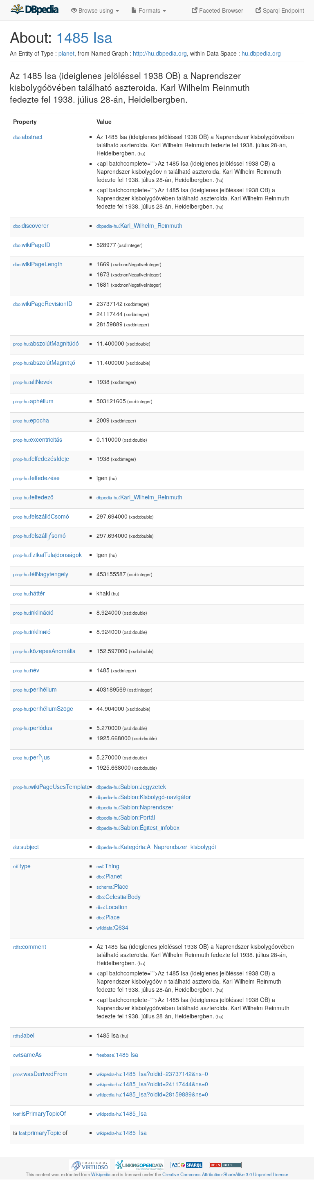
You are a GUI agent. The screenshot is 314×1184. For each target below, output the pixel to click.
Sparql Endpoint (282, 10)
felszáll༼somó (39, 535)
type (22, 866)
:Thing (107, 866)
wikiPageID (31, 244)
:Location (112, 907)
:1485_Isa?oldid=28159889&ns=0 (152, 1094)
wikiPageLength (38, 264)
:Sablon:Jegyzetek (131, 786)
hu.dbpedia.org (261, 53)
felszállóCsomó (41, 516)
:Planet (109, 876)
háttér (29, 593)
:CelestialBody (118, 896)
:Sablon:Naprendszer (134, 807)
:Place (112, 886)
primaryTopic (40, 1132)
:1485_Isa (121, 1113)
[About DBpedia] (34, 10)
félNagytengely (40, 574)
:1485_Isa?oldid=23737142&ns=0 (152, 1073)
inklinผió (32, 631)
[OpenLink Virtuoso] (89, 1164)
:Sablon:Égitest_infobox (137, 827)
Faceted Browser (220, 10)
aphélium (33, 401)
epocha (31, 420)
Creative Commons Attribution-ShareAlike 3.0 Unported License (225, 1174)
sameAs (27, 1054)
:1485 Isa (117, 1054)
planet (66, 53)
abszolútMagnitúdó (46, 343)
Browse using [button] (96, 10)
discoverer (31, 225)
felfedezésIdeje (41, 458)
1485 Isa (84, 36)
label (23, 1035)
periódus (32, 727)
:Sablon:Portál (125, 817)
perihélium (35, 689)
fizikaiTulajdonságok (47, 554)
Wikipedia (100, 1174)
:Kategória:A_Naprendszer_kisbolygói (156, 847)
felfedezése (36, 478)
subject (26, 847)
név (26, 670)
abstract (28, 137)
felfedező (33, 497)
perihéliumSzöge (43, 708)
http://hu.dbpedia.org (160, 53)
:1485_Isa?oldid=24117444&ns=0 (152, 1084)
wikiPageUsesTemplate (51, 786)
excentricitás (37, 439)
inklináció (33, 612)
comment (29, 946)
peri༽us (31, 757)
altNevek (32, 381)
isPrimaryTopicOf (39, 1113)
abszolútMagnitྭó (44, 362)
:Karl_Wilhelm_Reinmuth (139, 225)
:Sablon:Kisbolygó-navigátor (143, 797)
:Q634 (112, 927)
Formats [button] (149, 10)
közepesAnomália (44, 651)
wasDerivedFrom (40, 1073)
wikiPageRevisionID (42, 303)
